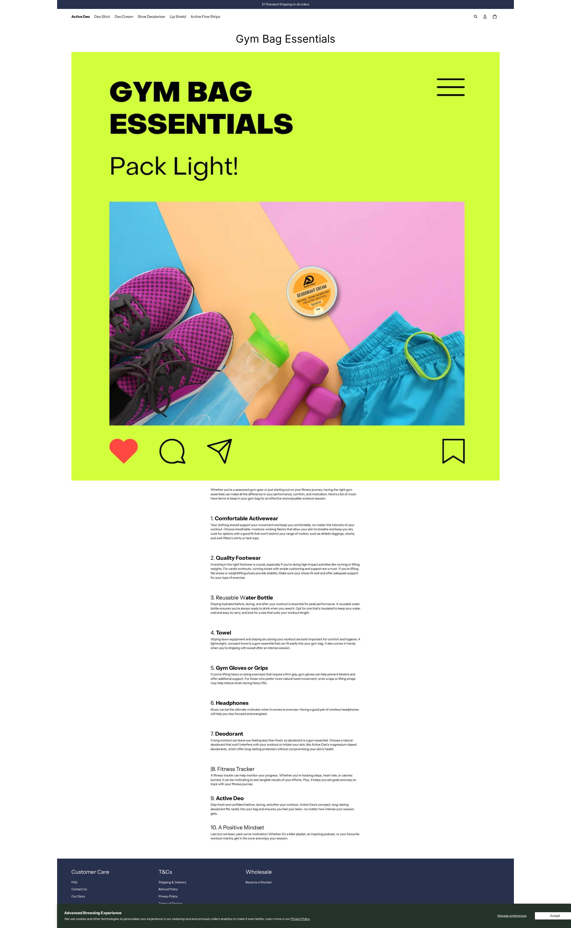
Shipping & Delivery (172, 882)
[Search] (475, 16)
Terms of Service (170, 903)
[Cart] (495, 16)
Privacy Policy (168, 896)
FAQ (74, 882)
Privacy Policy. (300, 919)
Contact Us (79, 889)
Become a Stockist (259, 882)
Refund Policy (168, 889)
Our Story (78, 896)
